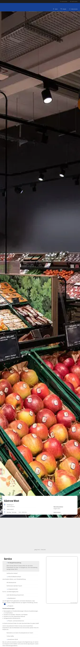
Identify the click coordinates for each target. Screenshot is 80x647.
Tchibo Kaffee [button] (10, 636)
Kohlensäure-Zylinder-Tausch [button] (14, 586)
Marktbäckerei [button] (12, 598)
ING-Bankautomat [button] (11, 582)
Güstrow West (64, 1)
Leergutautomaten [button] (13, 589)
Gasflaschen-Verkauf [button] (12, 573)
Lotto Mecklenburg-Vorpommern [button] (15, 595)
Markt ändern (75, 1)
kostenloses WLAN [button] (13, 639)
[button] (73, 9)
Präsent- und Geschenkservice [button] (16, 621)
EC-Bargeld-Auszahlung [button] (14, 562)
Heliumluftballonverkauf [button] (14, 576)
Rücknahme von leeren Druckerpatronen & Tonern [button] (20, 633)
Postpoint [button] (10, 606)
